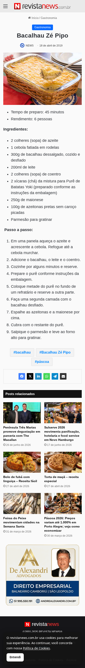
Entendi (15, 657)
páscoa (43, 362)
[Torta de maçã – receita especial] (63, 462)
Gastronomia (49, 18)
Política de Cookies (36, 648)
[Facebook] (22, 376)
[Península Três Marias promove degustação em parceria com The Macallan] (22, 412)
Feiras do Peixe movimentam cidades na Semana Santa (21, 522)
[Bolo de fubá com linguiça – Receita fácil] (22, 462)
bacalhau (23, 352)
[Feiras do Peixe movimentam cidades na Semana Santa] (22, 503)
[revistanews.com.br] (42, 6)
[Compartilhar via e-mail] (63, 376)
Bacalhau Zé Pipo (56, 352)
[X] (30, 376)
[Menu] (5, 8)
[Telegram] (55, 376)
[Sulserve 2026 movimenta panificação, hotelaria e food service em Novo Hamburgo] (63, 412)
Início (35, 18)
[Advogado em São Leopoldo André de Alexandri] (42, 574)
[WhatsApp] (46, 376)
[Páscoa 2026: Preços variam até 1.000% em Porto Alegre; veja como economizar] (63, 503)
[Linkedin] (38, 376)
